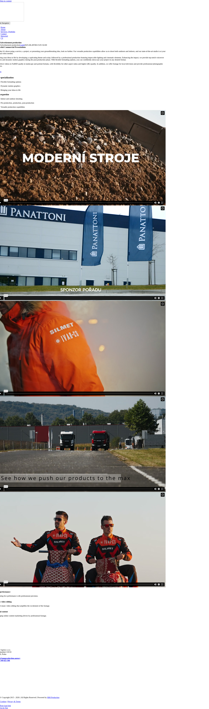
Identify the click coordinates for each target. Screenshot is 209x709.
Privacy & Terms (14, 702)
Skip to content (5, 1)
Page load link (5, 706)
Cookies (3, 702)
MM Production (53, 697)
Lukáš (22, 45)
